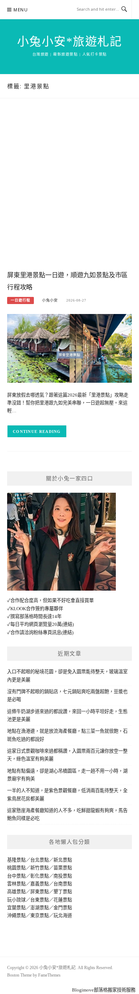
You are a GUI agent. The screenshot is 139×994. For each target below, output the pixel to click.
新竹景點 (39, 867)
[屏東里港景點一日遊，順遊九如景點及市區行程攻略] (69, 348)
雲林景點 (16, 883)
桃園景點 (16, 867)
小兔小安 (50, 300)
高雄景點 (16, 891)
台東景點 (39, 900)
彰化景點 (39, 876)
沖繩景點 (16, 915)
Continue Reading (37, 431)
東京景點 (39, 915)
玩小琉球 (16, 900)
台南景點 (62, 883)
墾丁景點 (62, 891)
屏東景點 (39, 891)
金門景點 (62, 907)
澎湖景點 (39, 907)
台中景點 (16, 876)
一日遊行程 (20, 300)
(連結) (68, 624)
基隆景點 (16, 860)
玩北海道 (62, 915)
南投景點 (62, 876)
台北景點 (39, 860)
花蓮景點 (62, 900)
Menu (21, 10)
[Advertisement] (69, 191)
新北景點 (62, 860)
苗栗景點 (62, 867)
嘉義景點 (39, 883)
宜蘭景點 (16, 907)
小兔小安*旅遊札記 (69, 41)
